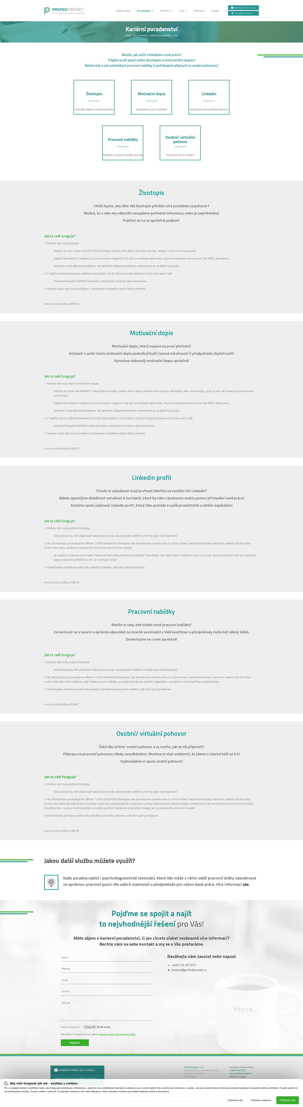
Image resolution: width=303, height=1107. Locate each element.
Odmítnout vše (235, 1100)
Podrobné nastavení (261, 1100)
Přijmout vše (287, 1100)
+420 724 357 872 (184, 964)
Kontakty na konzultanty (242, 1067)
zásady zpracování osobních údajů (118, 1034)
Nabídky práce (124, 10)
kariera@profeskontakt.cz (189, 969)
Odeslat (75, 1043)
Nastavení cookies (238, 1076)
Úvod (128, 35)
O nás (182, 10)
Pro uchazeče (144, 10)
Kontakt (215, 10)
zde (246, 884)
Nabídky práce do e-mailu (245, 7)
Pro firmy (164, 10)
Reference (199, 10)
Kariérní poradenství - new (164, 35)
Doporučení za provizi (243, 13)
